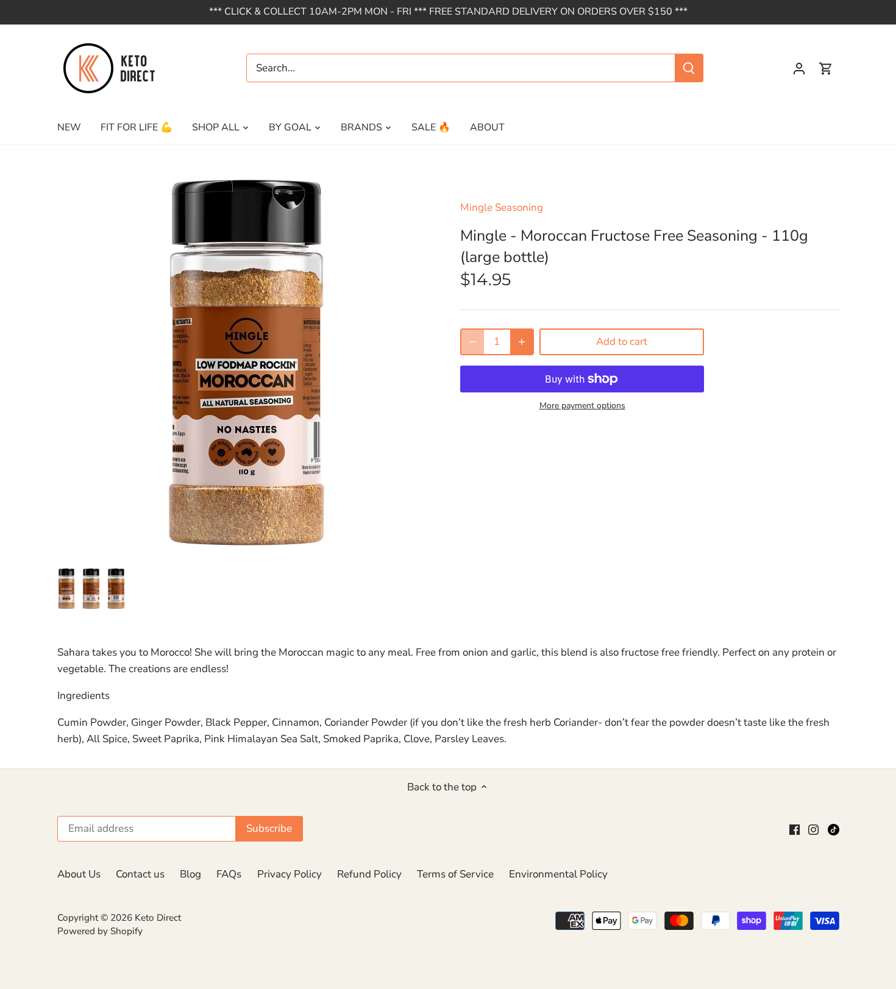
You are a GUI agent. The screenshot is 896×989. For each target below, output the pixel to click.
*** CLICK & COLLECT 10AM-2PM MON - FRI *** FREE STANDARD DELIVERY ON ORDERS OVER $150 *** (448, 11)
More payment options (582, 405)
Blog (190, 874)
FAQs (228, 874)
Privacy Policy (289, 874)
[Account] (799, 68)
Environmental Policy (558, 874)
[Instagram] (813, 828)
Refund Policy (369, 874)
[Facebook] (794, 828)
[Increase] (521, 342)
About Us (79, 874)
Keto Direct (158, 918)
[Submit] (689, 68)
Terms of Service (455, 874)
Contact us (140, 874)
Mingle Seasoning (501, 207)
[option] (66, 589)
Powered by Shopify (100, 931)
